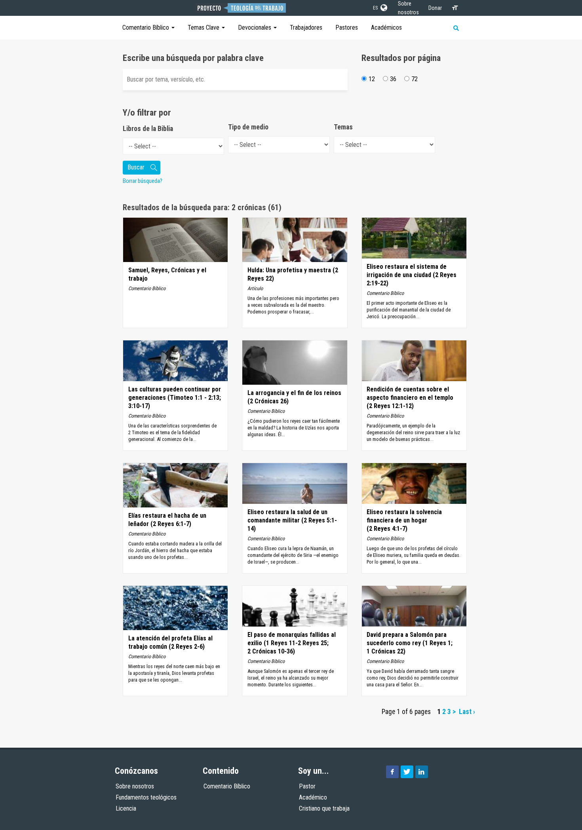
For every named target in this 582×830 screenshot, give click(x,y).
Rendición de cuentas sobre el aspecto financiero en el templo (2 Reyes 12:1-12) (410, 398)
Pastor (307, 786)
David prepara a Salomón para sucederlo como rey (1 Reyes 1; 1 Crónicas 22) (410, 643)
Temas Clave (204, 27)
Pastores (346, 27)
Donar (435, 8)
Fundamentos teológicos (146, 797)
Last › (467, 712)
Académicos (386, 27)
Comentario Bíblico (146, 27)
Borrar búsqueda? (142, 180)
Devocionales (255, 27)
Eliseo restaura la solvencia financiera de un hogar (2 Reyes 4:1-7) (404, 520)
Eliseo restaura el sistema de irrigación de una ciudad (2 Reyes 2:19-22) (411, 275)
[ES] (383, 6)
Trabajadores (306, 27)
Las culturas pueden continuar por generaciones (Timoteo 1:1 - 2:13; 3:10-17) (174, 398)
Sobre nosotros (135, 786)
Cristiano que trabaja (324, 808)
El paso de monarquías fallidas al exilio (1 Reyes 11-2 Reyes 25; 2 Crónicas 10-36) (291, 643)
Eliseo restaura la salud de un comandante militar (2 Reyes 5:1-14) (292, 520)
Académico (313, 797)
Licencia (126, 808)
